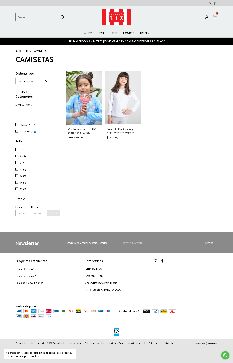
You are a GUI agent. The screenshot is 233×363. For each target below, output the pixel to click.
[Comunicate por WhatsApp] (225, 355)
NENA (101, 33)
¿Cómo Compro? (24, 268)
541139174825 (93, 268)
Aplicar (54, 213)
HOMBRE (128, 33)
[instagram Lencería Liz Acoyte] (210, 3)
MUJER (87, 33)
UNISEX (145, 33)
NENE (114, 33)
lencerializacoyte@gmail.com (101, 282)
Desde (19, 206)
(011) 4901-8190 (94, 275)
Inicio (18, 50)
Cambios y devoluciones (29, 282)
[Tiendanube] (206, 343)
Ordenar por (24, 73)
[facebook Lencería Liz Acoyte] (215, 3)
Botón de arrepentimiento (161, 343)
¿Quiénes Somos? (25, 275)
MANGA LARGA (23, 105)
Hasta (34, 206)
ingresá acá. (139, 343)
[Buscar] (61, 17)
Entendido (34, 356)
